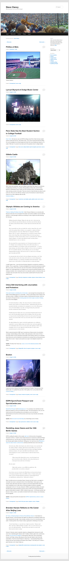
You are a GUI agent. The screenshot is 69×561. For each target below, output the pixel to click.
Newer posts (42, 42)
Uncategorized (12, 83)
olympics (33, 277)
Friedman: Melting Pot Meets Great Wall (14, 212)
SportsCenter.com (22, 408)
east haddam (26, 199)
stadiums (28, 421)
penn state (39, 146)
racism (33, 501)
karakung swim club (34, 545)
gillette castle (34, 199)
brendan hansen (27, 545)
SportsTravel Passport (11, 408)
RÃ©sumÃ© (13, 34)
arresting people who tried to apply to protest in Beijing (31, 298)
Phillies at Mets (12, 47)
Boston (9, 354)
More (56, 45)
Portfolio (19, 34)
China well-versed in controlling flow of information (17, 293)
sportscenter (23, 421)
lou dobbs (29, 277)
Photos (24, 34)
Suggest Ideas (53, 57)
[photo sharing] (23, 78)
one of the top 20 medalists (15, 535)
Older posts (8, 42)
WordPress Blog (53, 62)
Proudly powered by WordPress (34, 556)
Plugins (52, 56)
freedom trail (24, 394)
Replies (37, 501)
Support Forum (53, 59)
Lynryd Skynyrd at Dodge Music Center (22, 89)
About (7, 34)
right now (27, 436)
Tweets (29, 34)
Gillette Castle (11, 154)
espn (20, 421)
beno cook (21, 146)
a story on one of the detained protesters (30, 343)
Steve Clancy (12, 7)
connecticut (21, 199)
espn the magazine (33, 146)
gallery (30, 199)
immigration (25, 277)
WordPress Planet (54, 63)
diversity (20, 277)
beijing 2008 (21, 348)
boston (20, 394)
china (25, 348)
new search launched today (18, 418)
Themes (52, 60)
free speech (28, 348)
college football (26, 146)
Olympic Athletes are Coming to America (22, 206)
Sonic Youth (8, 139)
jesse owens (25, 501)
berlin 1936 (21, 501)
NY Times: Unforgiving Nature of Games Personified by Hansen (20, 515)
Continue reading (10, 196)
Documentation (53, 55)
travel (39, 199)
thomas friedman (39, 277)
